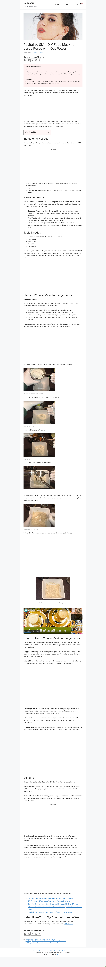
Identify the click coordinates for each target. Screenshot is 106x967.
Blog (66, 4)
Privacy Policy (49, 950)
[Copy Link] (39, 60)
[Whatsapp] (36, 60)
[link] (26, 610)
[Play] (76, 623)
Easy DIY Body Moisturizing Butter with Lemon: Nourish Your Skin (50, 898)
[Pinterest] (32, 60)
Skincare (28, 939)
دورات (76, 4)
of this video (68, 924)
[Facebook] (25, 60)
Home (57, 4)
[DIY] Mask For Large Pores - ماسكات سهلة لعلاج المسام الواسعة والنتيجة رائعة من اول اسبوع (46, 610)
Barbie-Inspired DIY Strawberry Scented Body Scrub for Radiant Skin (46, 941)
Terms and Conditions (39, 950)
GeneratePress (60, 954)
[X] (28, 60)
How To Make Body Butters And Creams (43, 939)
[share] (67, 609)
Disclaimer (64, 950)
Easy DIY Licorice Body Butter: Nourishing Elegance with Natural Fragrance (54, 904)
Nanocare (29, 3)
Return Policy (57, 950)
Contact (71, 950)
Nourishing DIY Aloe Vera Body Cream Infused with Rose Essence (50, 912)
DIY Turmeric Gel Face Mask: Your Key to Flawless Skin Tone (49, 901)
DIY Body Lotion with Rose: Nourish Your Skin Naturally (42, 943)
